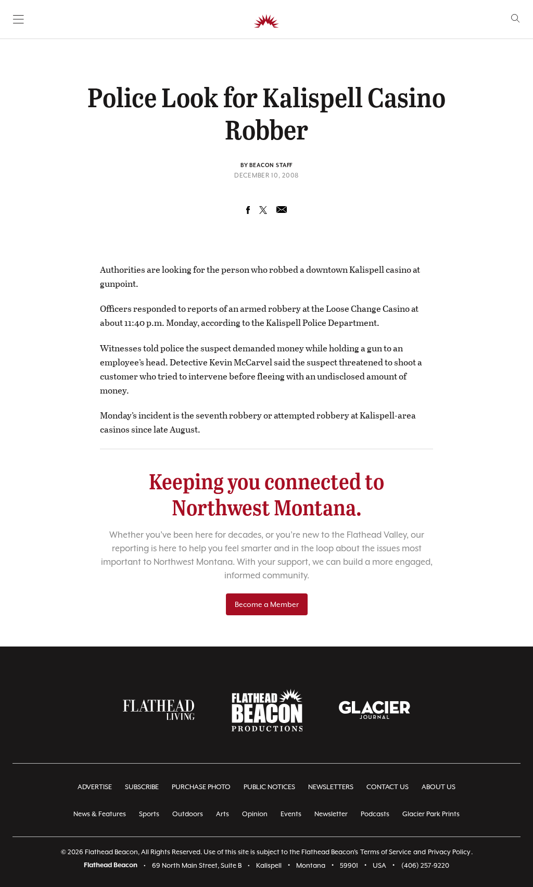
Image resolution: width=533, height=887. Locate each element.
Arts (222, 814)
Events (291, 814)
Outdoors (187, 814)
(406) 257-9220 (425, 865)
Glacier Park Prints (431, 814)
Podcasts (375, 814)
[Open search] (515, 18)
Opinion (255, 814)
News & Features (99, 814)
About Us (438, 787)
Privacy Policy (449, 852)
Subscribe (142, 787)
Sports (149, 814)
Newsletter (331, 814)
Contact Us (387, 787)
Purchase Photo (201, 787)
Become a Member (267, 604)
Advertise (95, 787)
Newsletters (330, 787)
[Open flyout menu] (18, 19)
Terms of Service (385, 852)
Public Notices (269, 787)
